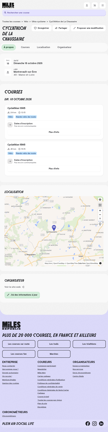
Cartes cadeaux (44, 376)
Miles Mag (42, 373)
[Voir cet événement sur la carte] (7, 72)
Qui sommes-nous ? (10, 369)
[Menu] (103, 5)
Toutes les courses (11, 21)
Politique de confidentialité (49, 383)
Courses (25, 47)
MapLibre (48, 263)
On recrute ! (7, 376)
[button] (54, 231)
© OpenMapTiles (71, 263)
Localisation (43, 47)
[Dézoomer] (100, 215)
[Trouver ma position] (100, 200)
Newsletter (42, 369)
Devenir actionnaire (10, 373)
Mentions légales (9, 380)
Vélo (26, 21)
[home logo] (11, 326)
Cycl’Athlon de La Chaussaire (63, 21)
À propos (9, 47)
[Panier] (95, 5)
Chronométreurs (9, 416)
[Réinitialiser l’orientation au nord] (100, 219)
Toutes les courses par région (50, 400)
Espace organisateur (81, 366)
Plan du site (42, 403)
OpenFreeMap (58, 263)
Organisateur (64, 47)
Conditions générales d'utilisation (51, 380)
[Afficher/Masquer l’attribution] (100, 263)
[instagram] (95, 423)
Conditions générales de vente (50, 387)
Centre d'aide (78, 376)
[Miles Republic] (8, 5)
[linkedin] (102, 423)
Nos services (78, 369)
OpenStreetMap (92, 263)
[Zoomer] (100, 210)
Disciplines (42, 407)
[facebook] (89, 423)
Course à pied (43, 397)
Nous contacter (8, 366)
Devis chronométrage (82, 373)
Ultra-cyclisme (39, 21)
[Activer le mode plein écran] (100, 205)
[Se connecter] (87, 5)
